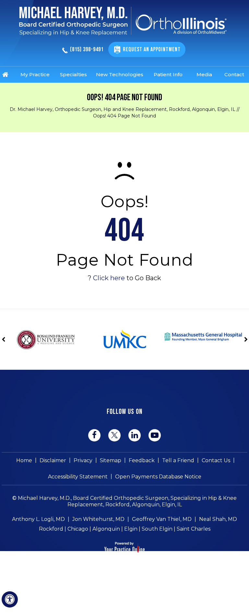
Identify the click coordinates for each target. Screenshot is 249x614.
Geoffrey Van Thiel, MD (162, 519)
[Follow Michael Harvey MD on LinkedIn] (134, 435)
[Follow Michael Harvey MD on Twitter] (114, 435)
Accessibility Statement (78, 477)
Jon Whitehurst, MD (98, 519)
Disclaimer (53, 460)
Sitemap (110, 460)
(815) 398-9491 (86, 50)
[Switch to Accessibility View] (10, 599)
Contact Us (216, 460)
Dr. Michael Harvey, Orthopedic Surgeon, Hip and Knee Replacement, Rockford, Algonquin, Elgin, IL (122, 109)
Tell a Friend (178, 460)
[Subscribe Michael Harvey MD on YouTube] (154, 435)
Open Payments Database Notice (158, 477)
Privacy (83, 460)
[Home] (10, 74)
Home (24, 460)
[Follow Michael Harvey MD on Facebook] (94, 435)
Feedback (142, 460)
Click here (109, 278)
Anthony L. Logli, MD (38, 519)
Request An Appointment (152, 49)
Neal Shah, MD (218, 519)
